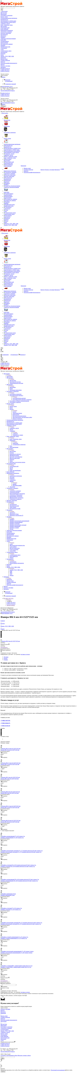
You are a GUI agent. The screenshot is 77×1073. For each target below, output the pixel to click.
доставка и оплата (25, 654)
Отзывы (6, 659)
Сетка (11, 544)
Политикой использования (58, 1070)
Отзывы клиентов (5, 1017)
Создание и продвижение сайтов (9, 1055)
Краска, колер (13, 406)
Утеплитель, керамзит (15, 491)
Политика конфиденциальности (9, 1020)
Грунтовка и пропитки (6, 1026)
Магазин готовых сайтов (24, 1055)
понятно (3, 1071)
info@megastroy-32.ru (7, 86)
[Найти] (2, 10)
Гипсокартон (13, 561)
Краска (14, 411)
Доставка (6, 657)
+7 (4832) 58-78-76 (5, 720)
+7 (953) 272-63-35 (5, 725)
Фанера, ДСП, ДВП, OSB (16, 570)
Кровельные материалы (16, 476)
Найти (2, 1058)
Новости (3, 1018)
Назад (9, 375)
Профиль (12, 519)
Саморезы (15, 433)
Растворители (13, 504)
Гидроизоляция (4, 1029)
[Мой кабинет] (1, 350)
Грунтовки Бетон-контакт (19, 398)
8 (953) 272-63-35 (5, 71)
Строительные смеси (15, 555)
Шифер (14, 484)
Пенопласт (12, 512)
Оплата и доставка (5, 1009)
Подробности (4, 647)
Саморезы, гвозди (14, 428)
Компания (9, 579)
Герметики (15, 443)
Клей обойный (4, 1036)
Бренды (3, 1010)
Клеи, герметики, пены (16, 439)
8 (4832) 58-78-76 (5, 68)
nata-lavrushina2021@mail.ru (8, 90)
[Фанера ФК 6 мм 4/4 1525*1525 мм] (10, 641)
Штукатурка (13, 380)
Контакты (3, 1011)
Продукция (9, 376)
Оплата (5, 658)
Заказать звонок (11, 605)
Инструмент (13, 451)
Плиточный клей (14, 466)
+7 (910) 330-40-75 (5, 723)
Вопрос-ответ (4, 1016)
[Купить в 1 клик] (1, 745)
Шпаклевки (13, 387)
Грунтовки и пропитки (15, 394)
